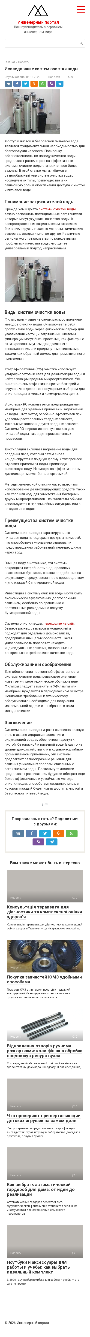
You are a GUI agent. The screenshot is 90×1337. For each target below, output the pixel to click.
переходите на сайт (59, 623)
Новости (54, 77)
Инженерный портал (38, 22)
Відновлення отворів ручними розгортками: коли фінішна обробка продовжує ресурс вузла (44, 1050)
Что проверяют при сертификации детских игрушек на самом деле (44, 1118)
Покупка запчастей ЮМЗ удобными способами (44, 979)
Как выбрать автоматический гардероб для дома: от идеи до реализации (41, 1189)
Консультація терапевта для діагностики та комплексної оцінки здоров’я (44, 911)
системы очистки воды (57, 209)
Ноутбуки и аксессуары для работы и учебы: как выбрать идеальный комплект (38, 1267)
